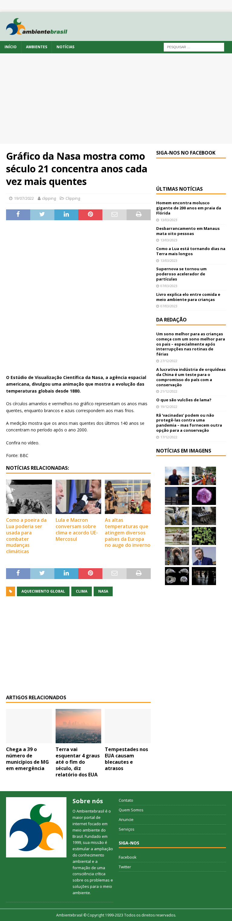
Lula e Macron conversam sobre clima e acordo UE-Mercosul (77, 529)
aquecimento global (43, 591)
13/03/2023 (168, 220)
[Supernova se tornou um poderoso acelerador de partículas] (204, 496)
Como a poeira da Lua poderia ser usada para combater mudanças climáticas (26, 536)
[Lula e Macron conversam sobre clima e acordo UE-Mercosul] (79, 497)
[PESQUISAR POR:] (194, 47)
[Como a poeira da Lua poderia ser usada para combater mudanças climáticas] (29, 497)
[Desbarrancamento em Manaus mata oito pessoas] (204, 476)
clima (81, 591)
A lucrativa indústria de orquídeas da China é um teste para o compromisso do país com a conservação (191, 377)
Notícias (65, 46)
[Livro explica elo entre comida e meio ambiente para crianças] (177, 516)
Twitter (125, 866)
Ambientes (36, 46)
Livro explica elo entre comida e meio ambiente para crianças (188, 297)
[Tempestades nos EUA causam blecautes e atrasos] (128, 726)
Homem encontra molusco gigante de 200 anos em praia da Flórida (188, 208)
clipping (49, 198)
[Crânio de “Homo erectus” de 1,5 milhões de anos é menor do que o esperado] (177, 576)
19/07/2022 (24, 198)
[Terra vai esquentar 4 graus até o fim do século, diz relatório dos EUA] (79, 726)
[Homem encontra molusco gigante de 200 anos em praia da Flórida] (177, 476)
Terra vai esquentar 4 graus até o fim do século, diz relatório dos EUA (78, 762)
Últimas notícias (179, 189)
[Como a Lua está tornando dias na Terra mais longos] (177, 496)
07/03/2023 (168, 286)
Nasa (103, 591)
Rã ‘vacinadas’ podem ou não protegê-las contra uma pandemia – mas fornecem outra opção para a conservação (189, 422)
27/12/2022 (168, 361)
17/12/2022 (168, 437)
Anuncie (126, 819)
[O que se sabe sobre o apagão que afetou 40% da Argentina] (204, 576)
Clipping (73, 198)
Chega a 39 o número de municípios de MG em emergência (27, 758)
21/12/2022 (168, 391)
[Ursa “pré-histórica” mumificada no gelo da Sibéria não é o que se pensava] (204, 516)
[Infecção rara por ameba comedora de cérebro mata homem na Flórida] (204, 536)
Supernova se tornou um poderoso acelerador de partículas (181, 274)
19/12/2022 (168, 406)
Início (11, 46)
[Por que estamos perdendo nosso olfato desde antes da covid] (177, 556)
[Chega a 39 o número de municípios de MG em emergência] (29, 726)
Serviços (126, 829)
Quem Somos (131, 810)
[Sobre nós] (36, 827)
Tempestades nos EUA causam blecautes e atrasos (126, 758)
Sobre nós (87, 801)
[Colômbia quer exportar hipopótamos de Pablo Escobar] (177, 536)
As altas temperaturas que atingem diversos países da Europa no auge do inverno (127, 532)
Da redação (171, 319)
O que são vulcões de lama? (183, 400)
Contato (126, 800)
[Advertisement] (116, 98)
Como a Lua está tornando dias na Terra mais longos (190, 251)
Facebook (128, 857)
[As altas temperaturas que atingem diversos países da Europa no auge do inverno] (128, 497)
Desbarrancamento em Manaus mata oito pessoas (188, 231)
